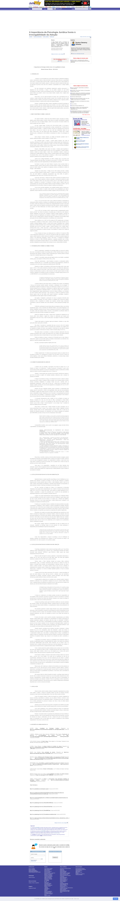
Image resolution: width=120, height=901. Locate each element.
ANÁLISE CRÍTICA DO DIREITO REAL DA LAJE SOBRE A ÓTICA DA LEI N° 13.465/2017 (80, 99)
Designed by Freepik (32, 888)
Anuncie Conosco (32, 877)
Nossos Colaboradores (33, 870)
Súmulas (45, 890)
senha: (32, 857)
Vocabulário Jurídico (47, 883)
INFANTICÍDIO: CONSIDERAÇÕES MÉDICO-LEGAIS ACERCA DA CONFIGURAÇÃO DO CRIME (80, 61)
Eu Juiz (45, 881)
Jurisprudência (46, 888)
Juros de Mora (74, 103)
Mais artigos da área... (86, 114)
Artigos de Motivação (48, 877)
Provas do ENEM (47, 872)
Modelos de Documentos (48, 873)
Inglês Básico (78, 871)
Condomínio (62, 876)
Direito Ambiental (63, 878)
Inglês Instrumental (79, 872)
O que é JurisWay (32, 868)
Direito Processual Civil (64, 874)
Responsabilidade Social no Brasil (34, 872)
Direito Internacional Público (65, 890)
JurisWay (30, 36)
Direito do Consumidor (64, 879)
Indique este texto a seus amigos (60, 822)
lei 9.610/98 (37, 827)
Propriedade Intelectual (64, 883)
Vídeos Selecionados (48, 869)
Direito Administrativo (63, 877)
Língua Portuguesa (79, 870)
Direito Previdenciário (63, 880)
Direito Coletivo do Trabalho (65, 873)
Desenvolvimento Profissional (81, 869)
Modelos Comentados (48, 874)
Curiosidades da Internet (48, 893)
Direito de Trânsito (63, 885)
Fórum (45, 894)
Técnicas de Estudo (79, 874)
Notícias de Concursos (48, 879)
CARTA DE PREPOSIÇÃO (76, 96)
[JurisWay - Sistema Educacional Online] (35, 5)
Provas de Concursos (48, 871)
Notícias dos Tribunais (48, 878)
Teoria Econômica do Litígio (64, 891)
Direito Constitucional (63, 888)
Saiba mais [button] (76, 898)
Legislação (46, 887)
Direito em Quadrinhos (48, 891)
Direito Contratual (63, 889)
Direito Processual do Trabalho (65, 875)
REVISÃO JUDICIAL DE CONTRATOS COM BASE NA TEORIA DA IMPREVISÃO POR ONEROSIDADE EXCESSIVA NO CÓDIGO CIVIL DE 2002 (80, 94)
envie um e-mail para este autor (78, 53)
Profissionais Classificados (33, 871)
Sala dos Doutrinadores (38, 36)
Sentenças (46, 889)
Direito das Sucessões (64, 886)
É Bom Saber (46, 882)
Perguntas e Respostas (48, 875)
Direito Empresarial (63, 871)
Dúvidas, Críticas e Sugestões (34, 882)
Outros (61, 892)
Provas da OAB (47, 870)
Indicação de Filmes (47, 892)
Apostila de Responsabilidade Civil (77, 105)
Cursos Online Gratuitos (48, 868)
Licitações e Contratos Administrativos (66, 887)
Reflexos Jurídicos (47, 886)
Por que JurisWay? (32, 869)
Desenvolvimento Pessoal (80, 868)
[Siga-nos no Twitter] (90, 7)
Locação (61, 882)
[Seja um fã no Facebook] (89, 7)
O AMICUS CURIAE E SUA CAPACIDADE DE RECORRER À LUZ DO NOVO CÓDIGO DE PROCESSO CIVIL (79, 108)
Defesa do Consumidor (48, 885)
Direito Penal (62, 870)
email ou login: (34, 854)
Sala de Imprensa (47, 884)
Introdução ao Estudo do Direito (65, 868)
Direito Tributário (63, 881)
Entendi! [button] (115, 898)
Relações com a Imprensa (80, 873)
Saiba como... (60, 61)
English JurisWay (47, 895)
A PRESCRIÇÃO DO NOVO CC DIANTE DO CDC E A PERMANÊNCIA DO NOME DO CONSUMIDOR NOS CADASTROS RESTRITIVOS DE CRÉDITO (80, 112)
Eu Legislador (46, 880)
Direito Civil (52, 36)
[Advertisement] (60, 20)
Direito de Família (63, 872)
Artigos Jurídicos (46, 36)
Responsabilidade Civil (64, 884)
